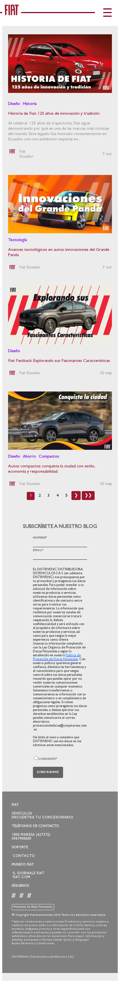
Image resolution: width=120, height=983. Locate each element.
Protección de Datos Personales (32, 907)
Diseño (14, 104)
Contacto (24, 856)
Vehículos (22, 814)
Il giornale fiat (29, 873)
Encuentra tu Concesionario (42, 817)
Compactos (49, 457)
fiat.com (21, 877)
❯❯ (88, 496)
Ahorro (29, 457)
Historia (30, 104)
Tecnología (17, 240)
